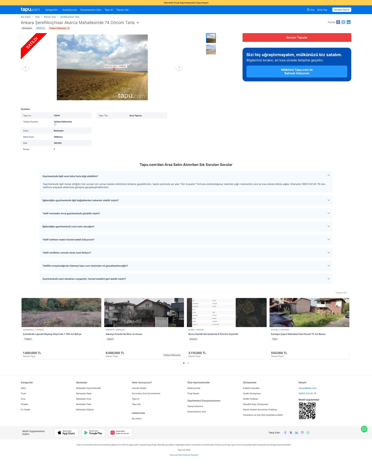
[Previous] (24, 325)
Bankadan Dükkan (85, 409)
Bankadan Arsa (83, 399)
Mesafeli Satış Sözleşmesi (255, 404)
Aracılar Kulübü (139, 388)
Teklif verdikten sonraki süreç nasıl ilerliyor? (66, 252)
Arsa (23, 399)
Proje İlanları (193, 393)
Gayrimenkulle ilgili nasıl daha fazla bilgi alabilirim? (70, 176)
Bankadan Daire (83, 393)
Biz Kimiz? (137, 418)
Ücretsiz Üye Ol (341, 9)
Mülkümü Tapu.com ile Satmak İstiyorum (297, 71)
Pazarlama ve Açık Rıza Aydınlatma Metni (263, 415)
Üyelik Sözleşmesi (252, 393)
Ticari (23, 393)
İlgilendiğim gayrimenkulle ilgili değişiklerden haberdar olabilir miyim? (80, 200)
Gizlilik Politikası (250, 399)
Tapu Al (109, 9)
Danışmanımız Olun (90, 9)
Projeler (24, 404)
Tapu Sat (136, 404)
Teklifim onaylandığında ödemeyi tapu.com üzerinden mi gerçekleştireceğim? (85, 265)
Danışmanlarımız (195, 406)
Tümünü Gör (341, 292)
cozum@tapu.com (307, 388)
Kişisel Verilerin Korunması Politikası (260, 409)
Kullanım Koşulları (251, 388)
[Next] (348, 325)
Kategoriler (51, 9)
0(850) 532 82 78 (307, 393)
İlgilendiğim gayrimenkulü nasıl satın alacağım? (68, 226)
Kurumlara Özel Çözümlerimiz (146, 393)
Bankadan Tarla (83, 404)
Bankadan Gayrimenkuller (88, 388)
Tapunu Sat (122, 9)
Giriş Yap (322, 9)
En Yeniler (25, 409)
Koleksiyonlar (69, 9)
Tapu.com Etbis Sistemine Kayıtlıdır (184, 455)
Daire (23, 388)
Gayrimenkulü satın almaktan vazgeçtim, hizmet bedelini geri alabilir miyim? (84, 278)
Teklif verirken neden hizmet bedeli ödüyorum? (68, 239)
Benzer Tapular (296, 37)
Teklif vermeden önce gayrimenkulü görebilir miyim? (71, 213)
